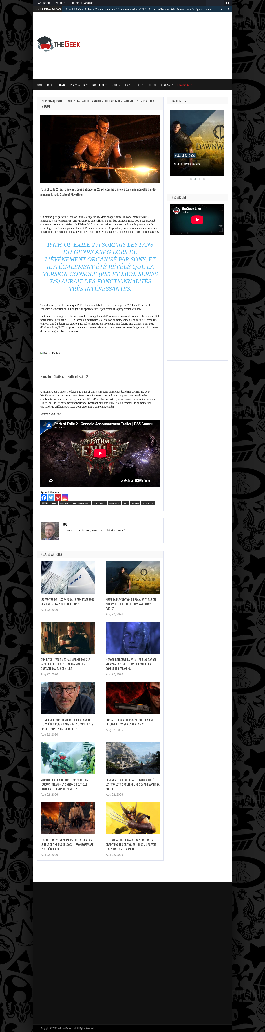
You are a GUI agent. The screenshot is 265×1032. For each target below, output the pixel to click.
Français (183, 85)
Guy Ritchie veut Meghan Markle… (191, 164)
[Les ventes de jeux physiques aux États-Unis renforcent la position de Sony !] (68, 577)
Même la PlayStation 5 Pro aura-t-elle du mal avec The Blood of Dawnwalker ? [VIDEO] (131, 604)
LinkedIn (74, 3)
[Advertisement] (204, 43)
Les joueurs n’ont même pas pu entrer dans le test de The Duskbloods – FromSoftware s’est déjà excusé (67, 844)
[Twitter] (51, 497)
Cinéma (165, 85)
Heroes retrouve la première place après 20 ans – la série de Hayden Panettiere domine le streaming (131, 664)
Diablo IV (64, 503)
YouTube (89, 3)
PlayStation (77, 85)
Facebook (43, 3)
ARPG (54, 503)
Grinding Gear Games (80, 503)
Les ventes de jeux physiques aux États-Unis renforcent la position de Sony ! (67, 601)
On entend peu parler (52, 216)
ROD (64, 524)
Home (39, 85)
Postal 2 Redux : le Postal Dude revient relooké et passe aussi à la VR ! (129, 722)
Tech (138, 85)
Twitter (59, 3)
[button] (191, 179)
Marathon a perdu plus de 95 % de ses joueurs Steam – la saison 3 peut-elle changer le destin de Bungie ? (64, 784)
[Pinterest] (58, 497)
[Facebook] (44, 497)
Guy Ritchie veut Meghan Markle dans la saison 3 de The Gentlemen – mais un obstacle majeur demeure (65, 664)
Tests (62, 85)
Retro (152, 85)
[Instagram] (65, 497)
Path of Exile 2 (99, 503)
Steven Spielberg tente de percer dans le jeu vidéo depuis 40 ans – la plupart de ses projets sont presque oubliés (67, 724)
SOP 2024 (135, 503)
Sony (125, 503)
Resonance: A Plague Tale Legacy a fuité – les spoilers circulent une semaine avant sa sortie (133, 784)
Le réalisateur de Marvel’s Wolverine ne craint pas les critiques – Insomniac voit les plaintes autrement (131, 844)
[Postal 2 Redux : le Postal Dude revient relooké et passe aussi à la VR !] (133, 698)
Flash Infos (178, 100)
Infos (50, 85)
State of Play (148, 503)
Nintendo (98, 85)
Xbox (114, 85)
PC (126, 85)
